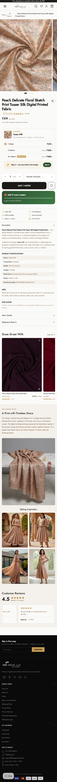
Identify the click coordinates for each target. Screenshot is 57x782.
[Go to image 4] (32, 93)
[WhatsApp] (25, 677)
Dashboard (5, 730)
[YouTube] (20, 677)
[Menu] (5, 6)
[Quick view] (39, 389)
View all (50, 335)
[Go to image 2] (28, 93)
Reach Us (5, 692)
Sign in (47, 165)
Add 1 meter (24, 185)
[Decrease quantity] (5, 176)
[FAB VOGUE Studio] (21, 6)
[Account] (46, 6)
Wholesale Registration (9, 716)
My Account (7, 725)
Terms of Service (7, 712)
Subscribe (38, 649)
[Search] (36, 6)
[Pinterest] (15, 677)
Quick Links (7, 684)
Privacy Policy (6, 708)
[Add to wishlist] (51, 185)
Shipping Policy (7, 704)
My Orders (5, 742)
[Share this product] (52, 101)
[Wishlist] (41, 6)
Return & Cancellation (9, 700)
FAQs (4, 696)
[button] (43, 176)
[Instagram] (4, 677)
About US (5, 689)
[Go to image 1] (25, 93)
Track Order (6, 734)
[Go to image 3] (30, 93)
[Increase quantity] (20, 176)
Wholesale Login (7, 719)
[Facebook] (9, 677)
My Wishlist (6, 738)
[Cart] (52, 6)
